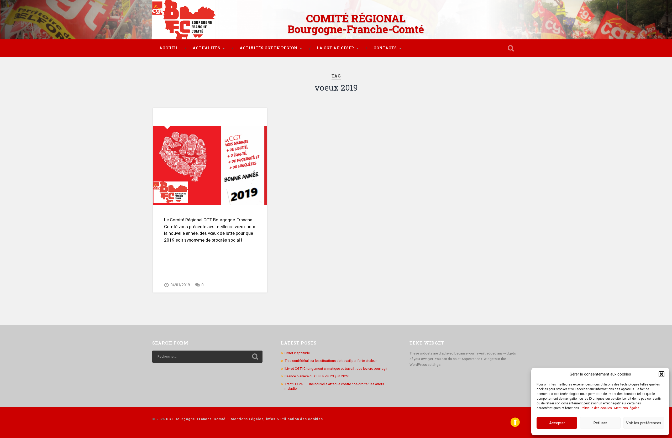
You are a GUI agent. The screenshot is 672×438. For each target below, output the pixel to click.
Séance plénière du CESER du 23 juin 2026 (317, 376)
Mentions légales (626, 408)
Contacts (385, 48)
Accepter (557, 423)
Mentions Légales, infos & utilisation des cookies (277, 419)
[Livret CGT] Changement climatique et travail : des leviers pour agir (336, 368)
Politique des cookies (596, 408)
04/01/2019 (180, 285)
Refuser (600, 423)
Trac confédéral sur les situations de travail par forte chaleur (331, 360)
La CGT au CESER (335, 48)
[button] (661, 374)
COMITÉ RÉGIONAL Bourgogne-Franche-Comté (355, 23)
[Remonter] (515, 425)
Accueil (168, 48)
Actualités (206, 48)
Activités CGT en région (268, 48)
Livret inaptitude (297, 353)
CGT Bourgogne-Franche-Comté (195, 419)
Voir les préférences (643, 423)
